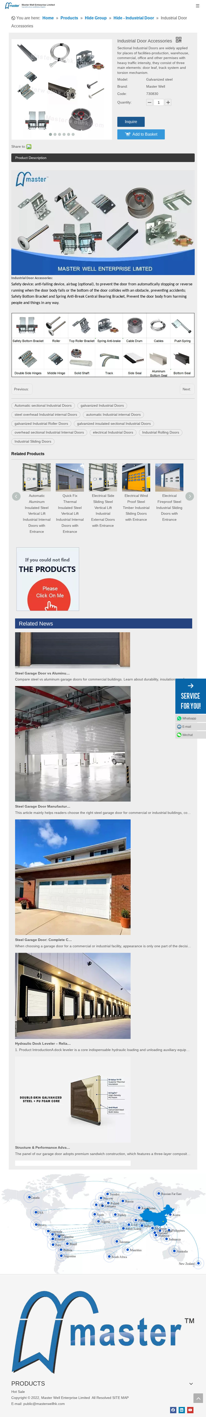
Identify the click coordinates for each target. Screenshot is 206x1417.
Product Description (30, 158)
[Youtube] (190, 1410)
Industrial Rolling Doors (160, 432)
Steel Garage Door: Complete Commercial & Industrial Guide (43, 924)
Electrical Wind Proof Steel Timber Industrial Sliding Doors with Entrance (103, 507)
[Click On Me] (47, 579)
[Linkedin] (182, 1410)
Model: (122, 79)
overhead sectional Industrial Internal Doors (49, 432)
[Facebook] (173, 1410)
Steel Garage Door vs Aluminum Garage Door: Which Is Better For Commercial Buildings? (43, 658)
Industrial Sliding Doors (33, 441)
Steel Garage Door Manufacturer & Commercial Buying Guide (43, 791)
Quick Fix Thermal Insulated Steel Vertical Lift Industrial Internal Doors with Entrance (36, 514)
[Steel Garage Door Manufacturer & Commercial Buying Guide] (73, 785)
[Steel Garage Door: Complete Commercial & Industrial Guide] (73, 918)
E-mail (186, 726)
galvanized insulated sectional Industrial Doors (114, 424)
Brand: (122, 86)
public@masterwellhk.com (44, 1404)
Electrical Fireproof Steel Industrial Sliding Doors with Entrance (136, 507)
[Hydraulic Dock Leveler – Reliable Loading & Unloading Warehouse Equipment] (73, 1022)
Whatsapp (189, 718)
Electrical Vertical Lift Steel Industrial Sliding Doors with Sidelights (169, 507)
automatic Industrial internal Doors (113, 414)
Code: (122, 94)
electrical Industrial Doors (113, 432)
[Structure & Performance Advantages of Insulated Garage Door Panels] (73, 1126)
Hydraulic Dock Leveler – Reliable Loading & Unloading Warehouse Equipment (43, 1028)
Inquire (131, 122)
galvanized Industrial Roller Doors (41, 424)
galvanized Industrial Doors (102, 405)
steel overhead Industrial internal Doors (46, 414)
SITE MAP (120, 1398)
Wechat (187, 735)
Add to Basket (144, 134)
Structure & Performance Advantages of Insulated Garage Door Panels (43, 1132)
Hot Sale (18, 1392)
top (198, 1398)
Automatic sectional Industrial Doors (43, 405)
